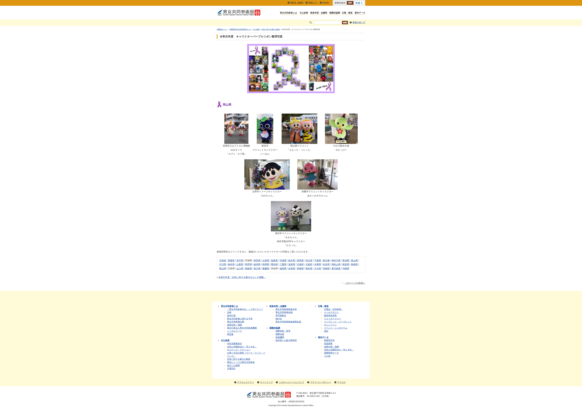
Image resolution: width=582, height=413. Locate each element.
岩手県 (239, 260)
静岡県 (265, 264)
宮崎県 (326, 268)
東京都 (326, 260)
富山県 (354, 260)
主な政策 (256, 29)
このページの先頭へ (355, 283)
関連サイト (313, 3)
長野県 (248, 264)
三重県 (283, 264)
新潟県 (345, 260)
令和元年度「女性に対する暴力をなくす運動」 (242, 277)
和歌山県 (336, 264)
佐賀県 (291, 268)
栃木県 (291, 260)
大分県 (317, 268)
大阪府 (309, 264)
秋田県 (257, 260)
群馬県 (300, 260)
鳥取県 (345, 264)
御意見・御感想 (297, 3)
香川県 (257, 268)
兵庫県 (317, 264)
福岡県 (283, 268)
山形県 (265, 260)
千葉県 (317, 260)
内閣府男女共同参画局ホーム (240, 29)
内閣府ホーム (222, 29)
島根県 (354, 264)
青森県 (231, 260)
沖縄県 (345, 268)
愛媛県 (265, 268)
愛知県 (274, 264)
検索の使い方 (359, 22)
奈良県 (326, 264)
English (326, 3)
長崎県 (300, 268)
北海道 (222, 260)
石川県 (222, 264)
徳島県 (248, 268)
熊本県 (309, 268)
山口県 (239, 268)
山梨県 (239, 264)
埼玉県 (309, 260)
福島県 (274, 260)
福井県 (231, 264)
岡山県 (222, 268)
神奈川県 (336, 260)
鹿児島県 (336, 268)
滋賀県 (291, 264)
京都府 (300, 264)
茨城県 (283, 260)
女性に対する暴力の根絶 (270, 29)
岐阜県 (257, 264)
